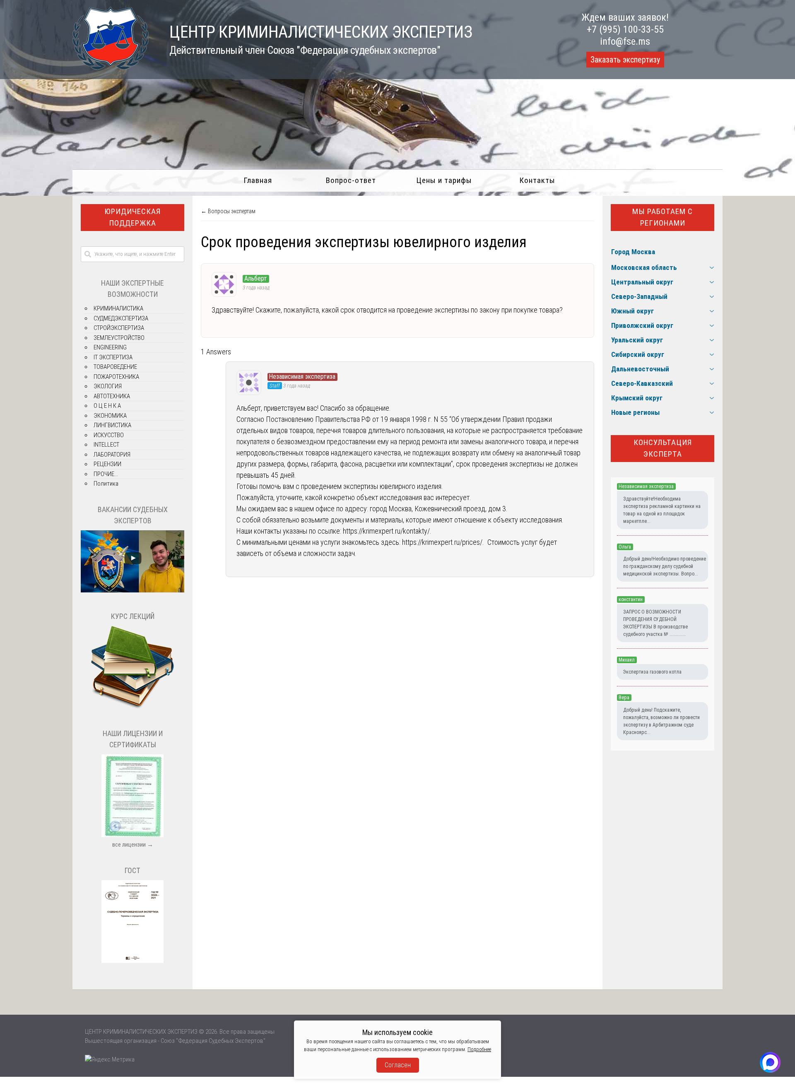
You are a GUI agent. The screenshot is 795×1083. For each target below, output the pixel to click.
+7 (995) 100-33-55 (625, 29)
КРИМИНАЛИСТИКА (118, 308)
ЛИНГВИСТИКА (112, 425)
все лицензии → (132, 844)
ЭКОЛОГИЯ (108, 386)
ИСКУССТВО (109, 435)
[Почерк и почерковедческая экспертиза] (132, 707)
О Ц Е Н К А (107, 405)
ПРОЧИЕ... (106, 474)
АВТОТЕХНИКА (112, 396)
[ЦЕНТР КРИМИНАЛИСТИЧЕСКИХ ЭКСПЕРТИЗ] (110, 67)
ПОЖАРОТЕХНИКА (116, 376)
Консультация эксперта (663, 448)
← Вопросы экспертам (228, 211)
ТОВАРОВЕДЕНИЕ (115, 367)
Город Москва (633, 252)
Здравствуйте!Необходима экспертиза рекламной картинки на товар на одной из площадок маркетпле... (662, 510)
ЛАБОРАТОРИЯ (112, 454)
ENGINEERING (110, 347)
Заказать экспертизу (625, 60)
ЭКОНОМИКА (110, 415)
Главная (257, 180)
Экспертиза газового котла (652, 672)
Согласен (398, 1065)
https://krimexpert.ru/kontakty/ (386, 531)
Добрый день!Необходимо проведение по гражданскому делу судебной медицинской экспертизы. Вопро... (664, 566)
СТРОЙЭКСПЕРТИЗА (119, 328)
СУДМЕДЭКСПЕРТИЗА (121, 318)
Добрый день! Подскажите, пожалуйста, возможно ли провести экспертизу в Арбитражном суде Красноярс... (661, 721)
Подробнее (479, 1049)
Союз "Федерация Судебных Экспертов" (213, 1040)
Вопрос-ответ (351, 180)
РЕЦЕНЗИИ (107, 464)
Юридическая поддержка (132, 217)
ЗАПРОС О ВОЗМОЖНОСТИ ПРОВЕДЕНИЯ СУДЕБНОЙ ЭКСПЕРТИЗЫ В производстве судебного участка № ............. (655, 623)
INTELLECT (106, 444)
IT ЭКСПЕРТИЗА (113, 357)
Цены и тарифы (444, 180)
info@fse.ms (625, 41)
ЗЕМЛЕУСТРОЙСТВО (119, 338)
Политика (106, 483)
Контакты (537, 180)
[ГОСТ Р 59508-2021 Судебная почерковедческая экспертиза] (132, 961)
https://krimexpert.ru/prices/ (442, 542)
